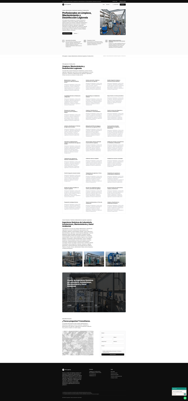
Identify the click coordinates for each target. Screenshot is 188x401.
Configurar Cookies (114, 377)
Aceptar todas (115, 1)
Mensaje (103, 345)
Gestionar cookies (123, 1)
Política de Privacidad (112, 351)
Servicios (107, 4)
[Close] (185, 388)
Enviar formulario (113, 354)
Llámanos (75, 33)
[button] (78, 343)
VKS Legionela (68, 4)
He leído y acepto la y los (112, 352)
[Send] (185, 394)
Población (115, 341)
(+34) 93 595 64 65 (92, 374)
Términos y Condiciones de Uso (116, 376)
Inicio (104, 4)
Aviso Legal (113, 371)
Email (102, 337)
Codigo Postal (104, 341)
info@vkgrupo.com (92, 375)
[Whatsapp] (185, 398)
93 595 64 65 (116, 4)
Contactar (122, 4)
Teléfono (115, 337)
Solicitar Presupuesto (66, 33)
